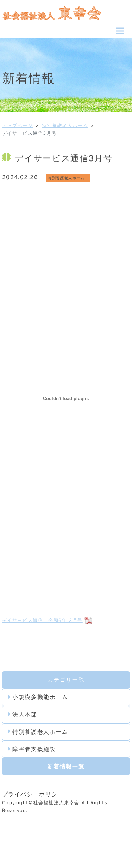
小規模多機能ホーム (40, 696)
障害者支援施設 (34, 749)
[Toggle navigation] (120, 31)
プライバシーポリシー (33, 794)
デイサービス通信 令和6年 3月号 (42, 620)
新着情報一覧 (66, 766)
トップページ (17, 125)
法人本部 (24, 714)
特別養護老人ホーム (65, 125)
